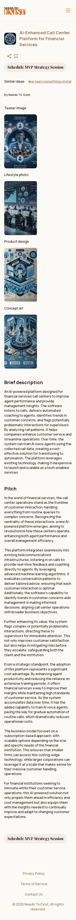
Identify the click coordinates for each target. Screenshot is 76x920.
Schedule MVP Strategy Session (35, 67)
